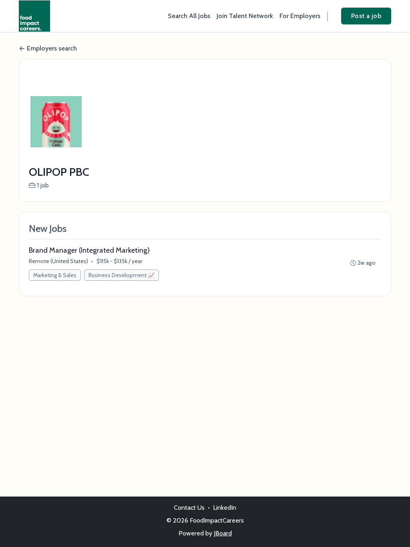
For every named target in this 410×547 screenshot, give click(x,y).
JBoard (223, 533)
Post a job (366, 16)
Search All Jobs (189, 16)
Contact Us (189, 507)
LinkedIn (224, 507)
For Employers (299, 16)
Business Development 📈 (121, 275)
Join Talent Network (245, 16)
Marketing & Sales (54, 275)
